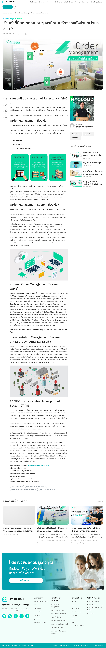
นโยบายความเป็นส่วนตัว (81, 646)
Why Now (90, 613)
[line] (27, 616)
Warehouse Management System (59, 632)
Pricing (77, 2)
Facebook (74, 619)
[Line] (5, 112)
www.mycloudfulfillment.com (38, 465)
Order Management (17, 486)
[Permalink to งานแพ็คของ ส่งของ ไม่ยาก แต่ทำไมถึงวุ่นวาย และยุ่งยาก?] (76, 173)
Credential (85, 2)
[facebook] (16, 616)
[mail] (4, 616)
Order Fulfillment (56, 617)
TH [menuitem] (15, 7)
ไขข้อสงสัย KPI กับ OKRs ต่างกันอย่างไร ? (92, 154)
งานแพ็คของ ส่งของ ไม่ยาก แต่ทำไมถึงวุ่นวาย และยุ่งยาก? (93, 172)
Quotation (37, 619)
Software (75, 137)
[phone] (10, 616)
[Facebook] (5, 100)
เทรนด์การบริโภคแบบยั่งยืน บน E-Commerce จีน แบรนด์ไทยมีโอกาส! (18, 529)
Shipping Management (58, 620)
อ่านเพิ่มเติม (100, 501)
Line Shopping (76, 612)
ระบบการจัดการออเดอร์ (46, 489)
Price (35, 605)
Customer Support (57, 627)
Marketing (81, 543)
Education (11, 13)
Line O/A (74, 615)
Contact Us (37, 615)
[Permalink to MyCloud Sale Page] (76, 164)
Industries (58, 2)
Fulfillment (56, 540)
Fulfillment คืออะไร (93, 601)
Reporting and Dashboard (59, 624)
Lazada (73, 605)
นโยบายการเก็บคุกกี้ (98, 646)
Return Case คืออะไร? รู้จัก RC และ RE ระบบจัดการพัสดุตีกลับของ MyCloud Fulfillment (85, 529)
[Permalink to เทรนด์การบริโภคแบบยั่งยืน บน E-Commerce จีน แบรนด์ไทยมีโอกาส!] (19, 515)
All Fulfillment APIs (77, 626)
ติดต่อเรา (7, 7)
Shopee (73, 601)
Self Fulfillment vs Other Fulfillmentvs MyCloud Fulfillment (95, 607)
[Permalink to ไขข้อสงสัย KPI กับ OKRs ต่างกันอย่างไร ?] (76, 154)
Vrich (73, 622)
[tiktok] (21, 616)
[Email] (5, 118)
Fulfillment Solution (56, 599)
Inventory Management (58, 613)
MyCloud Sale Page (92, 162)
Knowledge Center (96, 2)
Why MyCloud (68, 2)
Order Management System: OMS (36, 486)
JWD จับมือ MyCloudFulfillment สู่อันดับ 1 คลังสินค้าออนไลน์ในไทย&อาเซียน (52, 529)
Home (5, 13)
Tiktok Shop (75, 608)
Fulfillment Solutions (37, 2)
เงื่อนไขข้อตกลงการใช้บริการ (61, 646)
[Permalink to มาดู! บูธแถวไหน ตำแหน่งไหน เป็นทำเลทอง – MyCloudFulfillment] (76, 183)
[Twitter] (5, 106)
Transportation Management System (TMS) (24, 489)
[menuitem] (16, 7)
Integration (49, 2)
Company (38, 598)
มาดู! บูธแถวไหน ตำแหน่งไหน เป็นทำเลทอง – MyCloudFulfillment (92, 182)
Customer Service (86, 540)
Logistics (88, 134)
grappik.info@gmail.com (25, 34)
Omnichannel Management (55, 605)
